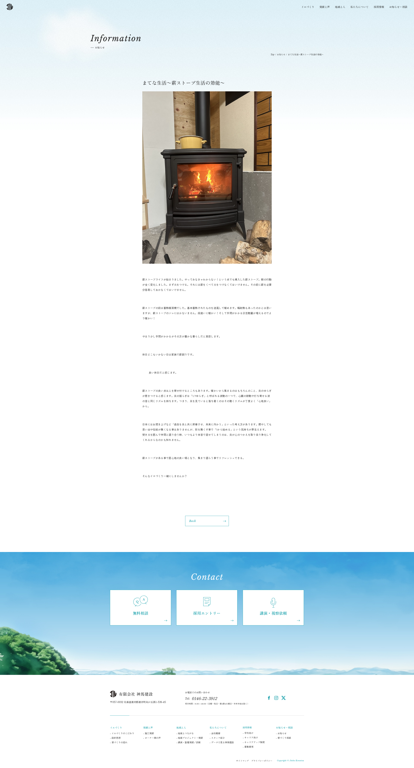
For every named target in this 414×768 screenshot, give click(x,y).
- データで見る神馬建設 (222, 742)
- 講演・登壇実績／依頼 (188, 742)
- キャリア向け (250, 737)
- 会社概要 (215, 733)
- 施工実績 (148, 733)
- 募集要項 (248, 746)
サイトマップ (242, 760)
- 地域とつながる (185, 733)
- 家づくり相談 (283, 737)
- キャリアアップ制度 (254, 742)
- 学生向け (248, 733)
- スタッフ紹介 (217, 737)
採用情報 (379, 7)
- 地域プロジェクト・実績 (189, 737)
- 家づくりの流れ (118, 742)
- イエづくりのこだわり (122, 733)
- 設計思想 (115, 737)
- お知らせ (281, 733)
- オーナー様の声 (152, 737)
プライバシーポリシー (261, 760)
